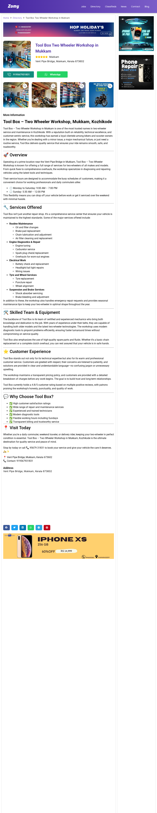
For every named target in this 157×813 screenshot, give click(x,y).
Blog (147, 6)
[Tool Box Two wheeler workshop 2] (73, 95)
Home (6, 17)
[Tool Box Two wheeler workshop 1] (44, 95)
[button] (6, 527)
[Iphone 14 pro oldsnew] (136, 50)
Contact (135, 6)
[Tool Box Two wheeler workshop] (16, 95)
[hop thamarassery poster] (58, 35)
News (123, 6)
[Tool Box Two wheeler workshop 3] (101, 95)
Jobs (83, 6)
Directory (95, 6)
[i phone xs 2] (58, 557)
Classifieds (110, 6)
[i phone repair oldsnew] (136, 88)
